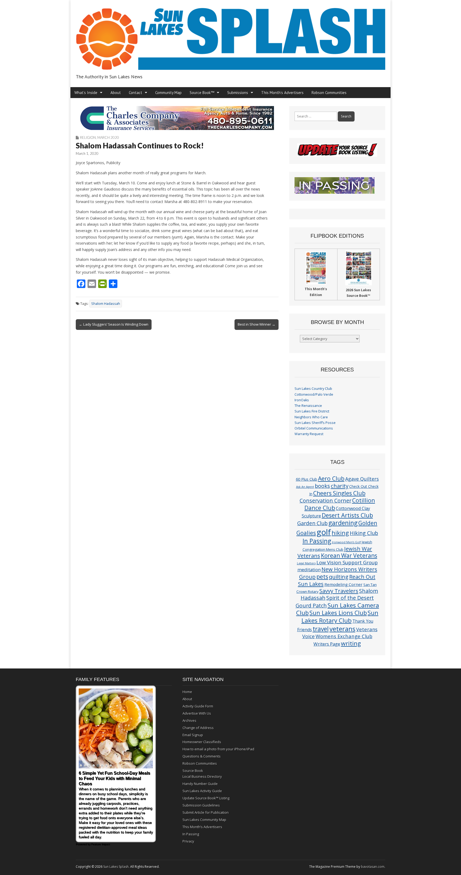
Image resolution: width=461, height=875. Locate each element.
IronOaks (302, 400)
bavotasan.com (372, 866)
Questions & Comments (201, 756)
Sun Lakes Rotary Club (340, 617)
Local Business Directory (202, 776)
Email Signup (192, 734)
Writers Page (326, 644)
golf (324, 532)
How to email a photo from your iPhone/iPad (218, 749)
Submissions (237, 92)
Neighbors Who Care (311, 417)
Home (187, 691)
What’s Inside (85, 92)
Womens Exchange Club (344, 636)
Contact (135, 92)
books (322, 485)
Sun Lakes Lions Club (338, 613)
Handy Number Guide (200, 783)
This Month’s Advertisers (282, 92)
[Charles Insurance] (177, 118)
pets (322, 576)
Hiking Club (364, 533)
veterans (342, 628)
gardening (342, 522)
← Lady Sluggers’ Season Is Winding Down (113, 324)
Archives (189, 720)
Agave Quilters (362, 479)
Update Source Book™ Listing (205, 798)
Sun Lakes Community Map (204, 819)
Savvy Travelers (338, 590)
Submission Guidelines (201, 805)
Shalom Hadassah (105, 303)
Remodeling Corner (343, 584)
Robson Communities (329, 92)
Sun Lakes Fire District (312, 411)
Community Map (168, 92)
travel (321, 629)
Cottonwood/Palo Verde (314, 394)
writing (351, 643)
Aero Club (331, 478)
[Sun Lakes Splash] (230, 36)
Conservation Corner (325, 500)
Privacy (188, 841)
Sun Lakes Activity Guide (202, 790)
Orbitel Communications (314, 428)
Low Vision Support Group (347, 562)
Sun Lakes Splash (116, 866)
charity (339, 485)
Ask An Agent (305, 487)
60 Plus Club (306, 479)
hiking (340, 533)
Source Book (192, 770)
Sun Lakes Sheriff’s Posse (315, 422)
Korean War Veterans (349, 555)
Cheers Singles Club (339, 493)
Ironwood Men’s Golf (346, 542)
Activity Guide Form (197, 706)
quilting (338, 576)
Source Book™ (202, 92)
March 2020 (108, 137)
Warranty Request (309, 434)
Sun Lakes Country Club (313, 388)
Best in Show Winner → (256, 324)
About (115, 92)
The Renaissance (308, 405)
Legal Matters (306, 563)
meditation (309, 569)
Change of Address (198, 727)
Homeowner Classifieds (201, 741)
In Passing (317, 541)
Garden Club (312, 523)
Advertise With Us (196, 713)
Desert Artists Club (347, 515)
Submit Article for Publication (205, 812)
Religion (88, 137)
